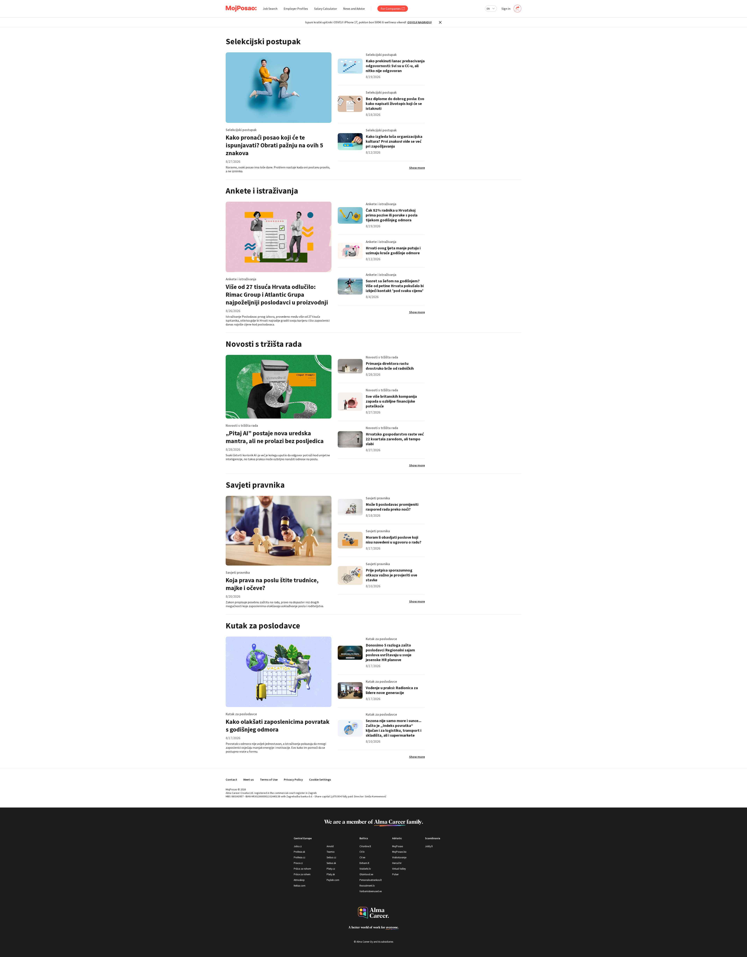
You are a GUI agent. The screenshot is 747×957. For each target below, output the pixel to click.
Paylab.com (333, 880)
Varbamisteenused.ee (370, 891)
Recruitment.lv (367, 885)
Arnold (330, 846)
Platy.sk (331, 874)
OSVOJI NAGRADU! (419, 22)
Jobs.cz (298, 846)
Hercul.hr (397, 863)
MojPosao (397, 846)
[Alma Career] (373, 912)
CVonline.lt (365, 846)
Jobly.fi (429, 846)
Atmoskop (299, 880)
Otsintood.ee (366, 874)
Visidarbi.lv (365, 868)
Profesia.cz (299, 857)
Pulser (395, 874)
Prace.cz (298, 863)
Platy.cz (331, 868)
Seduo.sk (331, 863)
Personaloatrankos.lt (370, 880)
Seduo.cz (331, 857)
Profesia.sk (299, 851)
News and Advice (354, 9)
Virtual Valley (399, 868)
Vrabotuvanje (399, 857)
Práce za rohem (302, 874)
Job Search (270, 9)
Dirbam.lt (364, 863)
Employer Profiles (296, 9)
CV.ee (362, 857)
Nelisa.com (299, 885)
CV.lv (362, 851)
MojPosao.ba (399, 851)
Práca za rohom (302, 868)
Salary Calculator (325, 9)
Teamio (331, 851)
